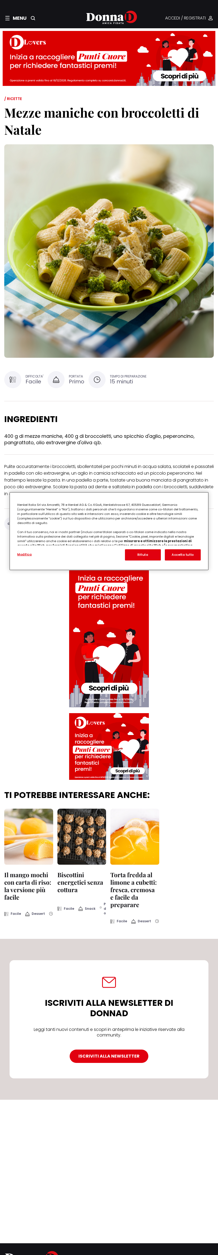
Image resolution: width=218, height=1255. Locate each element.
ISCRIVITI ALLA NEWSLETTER (109, 1056)
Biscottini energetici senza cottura (80, 882)
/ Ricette (13, 98)
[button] (16, 18)
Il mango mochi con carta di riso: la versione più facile (27, 886)
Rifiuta (142, 554)
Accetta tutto (183, 554)
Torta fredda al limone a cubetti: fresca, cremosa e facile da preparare (133, 890)
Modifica (24, 554)
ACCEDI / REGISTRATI (185, 18)
